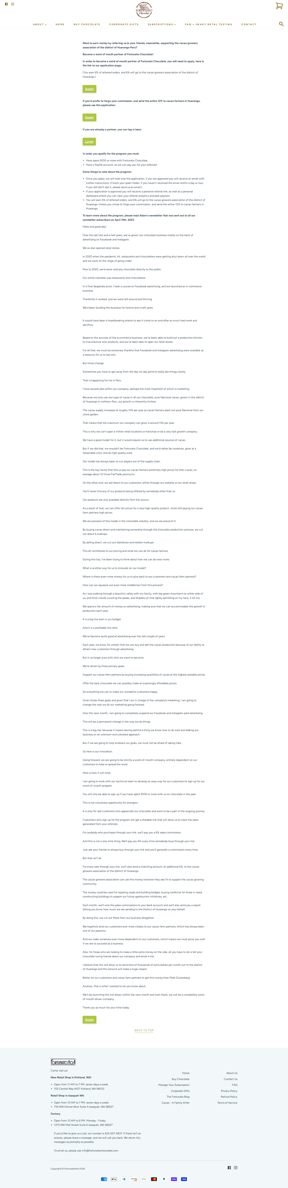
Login (89, 142)
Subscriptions (161, 24)
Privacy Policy (229, 1090)
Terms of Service (227, 1102)
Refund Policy (229, 1096)
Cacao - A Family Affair (176, 1102)
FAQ (234, 1084)
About (39, 24)
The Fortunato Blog (178, 1096)
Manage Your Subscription (174, 1084)
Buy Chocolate (87, 24)
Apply (89, 89)
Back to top (144, 1030)
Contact (249, 24)
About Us (231, 1073)
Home (60, 24)
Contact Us (230, 1079)
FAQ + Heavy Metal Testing (208, 24)
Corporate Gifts (124, 24)
